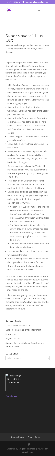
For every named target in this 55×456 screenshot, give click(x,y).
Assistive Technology (15, 45)
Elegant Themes (26, 448)
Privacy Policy (34, 437)
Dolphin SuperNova (35, 45)
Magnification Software (24, 48)
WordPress (27, 452)
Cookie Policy (17, 437)
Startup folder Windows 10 (18, 325)
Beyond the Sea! (13, 338)
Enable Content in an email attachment (23, 329)
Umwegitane (11, 334)
